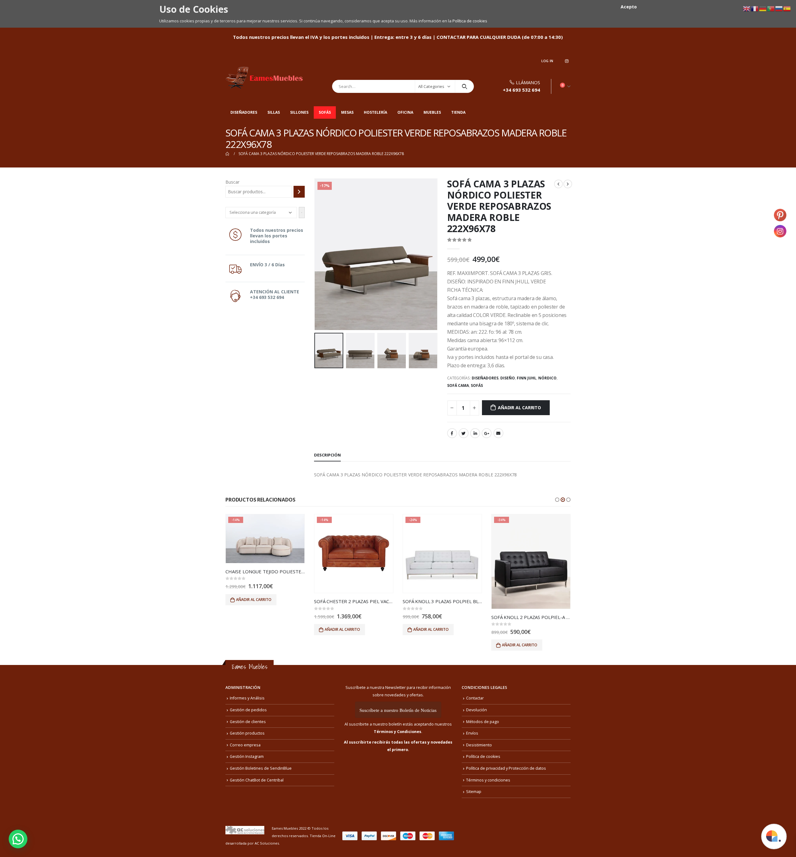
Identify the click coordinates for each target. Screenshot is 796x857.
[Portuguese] (771, 8)
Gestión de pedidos (248, 710)
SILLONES (299, 112)
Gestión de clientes (248, 721)
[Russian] (779, 8)
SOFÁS (325, 112)
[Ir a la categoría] (302, 212)
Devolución (476, 710)
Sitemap (473, 791)
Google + (487, 433)
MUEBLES (432, 112)
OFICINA (405, 112)
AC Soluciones (267, 843)
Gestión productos (247, 733)
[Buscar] (299, 192)
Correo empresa (245, 745)
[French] (755, 8)
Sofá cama (458, 385)
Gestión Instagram (247, 756)
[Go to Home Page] (227, 154)
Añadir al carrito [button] (253, 599)
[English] (747, 8)
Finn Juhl (526, 378)
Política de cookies (469, 21)
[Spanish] (787, 8)
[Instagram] (566, 61)
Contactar (475, 698)
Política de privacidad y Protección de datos (506, 768)
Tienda (458, 112)
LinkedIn (475, 433)
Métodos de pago (482, 721)
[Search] (464, 86)
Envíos (472, 733)
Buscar (232, 182)
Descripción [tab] (327, 455)
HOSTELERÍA (375, 112)
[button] (557, 499)
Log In (547, 60)
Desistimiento (479, 745)
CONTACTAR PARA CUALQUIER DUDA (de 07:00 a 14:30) (500, 37)
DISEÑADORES (485, 378)
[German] (763, 8)
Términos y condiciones (488, 780)
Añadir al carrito (519, 407)
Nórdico (547, 378)
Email (498, 433)
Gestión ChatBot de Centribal (257, 780)
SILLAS (273, 112)
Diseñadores (243, 112)
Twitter (464, 433)
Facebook (452, 433)
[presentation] (315, 254)
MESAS (347, 112)
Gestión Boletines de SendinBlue (261, 768)
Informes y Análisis (247, 698)
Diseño (507, 378)
